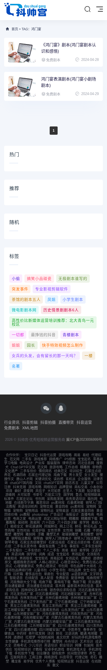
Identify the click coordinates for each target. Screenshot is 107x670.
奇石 (93, 657)
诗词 (50, 634)
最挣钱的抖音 (43, 335)
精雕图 (85, 467)
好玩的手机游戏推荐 (86, 637)
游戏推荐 (40, 459)
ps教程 (25, 515)
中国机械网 (46, 637)
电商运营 (34, 519)
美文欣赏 (62, 637)
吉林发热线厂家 (31, 598)
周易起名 (56, 558)
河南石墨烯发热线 (55, 614)
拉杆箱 (18, 574)
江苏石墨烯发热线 (87, 622)
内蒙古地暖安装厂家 (57, 622)
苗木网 (60, 586)
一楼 (89, 355)
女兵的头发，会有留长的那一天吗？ (45, 355)
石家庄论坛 (24, 499)
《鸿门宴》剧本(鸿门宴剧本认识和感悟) (68, 47)
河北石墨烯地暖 (46, 594)
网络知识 (50, 487)
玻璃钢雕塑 (70, 534)
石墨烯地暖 (75, 503)
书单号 (38, 495)
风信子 (40, 491)
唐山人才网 (24, 479)
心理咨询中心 (70, 562)
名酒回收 (19, 475)
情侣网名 (45, 471)
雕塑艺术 (53, 534)
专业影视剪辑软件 (51, 289)
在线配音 (31, 578)
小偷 (16, 278)
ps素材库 (58, 503)
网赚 (78, 645)
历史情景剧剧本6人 (61, 310)
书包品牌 (74, 570)
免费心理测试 (46, 566)
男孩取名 (26, 558)
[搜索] (87, 9)
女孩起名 (72, 558)
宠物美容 (62, 511)
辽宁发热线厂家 (40, 602)
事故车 (74, 546)
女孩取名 (93, 554)
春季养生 (89, 630)
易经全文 (16, 526)
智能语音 (16, 578)
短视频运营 (65, 661)
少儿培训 (35, 645)
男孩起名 (78, 554)
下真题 (80, 491)
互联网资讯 (18, 657)
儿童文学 (87, 483)
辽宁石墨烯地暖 (66, 602)
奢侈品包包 (33, 574)
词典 (42, 554)
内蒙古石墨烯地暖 (27, 622)
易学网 (84, 523)
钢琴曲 (38, 539)
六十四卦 (48, 523)
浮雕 (41, 534)
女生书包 (89, 570)
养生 (92, 653)
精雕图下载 (89, 519)
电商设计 (26, 463)
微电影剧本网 (24, 310)
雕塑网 (18, 534)
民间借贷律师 (77, 653)
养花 (7, 475)
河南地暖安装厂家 (36, 618)
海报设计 (72, 515)
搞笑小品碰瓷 (39, 278)
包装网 (89, 645)
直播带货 (66, 422)
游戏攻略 (65, 455)
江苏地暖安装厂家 (42, 626)
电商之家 (19, 519)
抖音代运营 (48, 455)
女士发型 (90, 475)
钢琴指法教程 (21, 539)
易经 (86, 455)
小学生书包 (57, 570)
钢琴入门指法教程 (87, 539)
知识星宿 (93, 491)
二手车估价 (28, 471)
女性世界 (54, 531)
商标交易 (81, 487)
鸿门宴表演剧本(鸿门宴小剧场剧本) (68, 82)
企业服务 (84, 479)
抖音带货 (66, 657)
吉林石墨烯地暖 (56, 598)
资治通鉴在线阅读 (40, 586)
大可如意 (54, 491)
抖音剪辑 (30, 422)
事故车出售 (47, 546)
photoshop (40, 515)
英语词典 (17, 554)
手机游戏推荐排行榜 (35, 642)
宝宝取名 (41, 558)
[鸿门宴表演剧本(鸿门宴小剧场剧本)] (22, 86)
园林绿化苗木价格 (34, 590)
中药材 (21, 634)
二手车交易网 (91, 546)
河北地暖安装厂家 (74, 594)
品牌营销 (65, 487)
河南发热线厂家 (82, 614)
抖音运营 (84, 422)
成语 (50, 554)
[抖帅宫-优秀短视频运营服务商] (26, 10)
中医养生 (74, 630)
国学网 (68, 495)
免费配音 (62, 578)
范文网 (14, 459)
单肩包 (49, 574)
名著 (16, 366)
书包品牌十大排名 (83, 566)
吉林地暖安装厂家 (84, 598)
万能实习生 (53, 495)
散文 (55, 665)
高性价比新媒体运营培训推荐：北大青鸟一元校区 (53, 322)
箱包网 (92, 499)
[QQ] (60, 408)
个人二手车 (51, 550)
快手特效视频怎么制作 (62, 345)
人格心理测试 (48, 562)
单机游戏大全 (76, 650)
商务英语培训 (75, 499)
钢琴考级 (11, 542)
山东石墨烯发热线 (46, 610)
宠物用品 (31, 511)
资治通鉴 (94, 582)
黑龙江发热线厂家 (55, 606)
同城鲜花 (50, 526)
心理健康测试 (24, 566)
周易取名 (10, 558)
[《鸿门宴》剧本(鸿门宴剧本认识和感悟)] (22, 52)
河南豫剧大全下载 (23, 582)
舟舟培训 (71, 642)
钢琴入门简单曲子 (58, 539)
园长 (31, 345)
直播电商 (87, 515)
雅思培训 (42, 503)
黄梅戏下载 (62, 582)
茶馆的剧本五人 (26, 299)
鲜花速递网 (34, 526)
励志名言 (71, 483)
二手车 (27, 459)
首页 (15, 29)
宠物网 (91, 507)
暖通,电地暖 (88, 634)
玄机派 (70, 479)
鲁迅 (78, 495)
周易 (77, 455)
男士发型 (75, 475)
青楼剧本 (71, 335)
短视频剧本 (92, 495)
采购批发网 (55, 499)
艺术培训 (86, 642)
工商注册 (35, 657)
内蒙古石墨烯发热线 (66, 618)
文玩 (38, 483)
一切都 (18, 335)
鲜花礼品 (90, 526)
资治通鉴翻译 (14, 586)
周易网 (35, 523)
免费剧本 (11, 428)
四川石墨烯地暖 (25, 630)
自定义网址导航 (55, 519)
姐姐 (16, 345)
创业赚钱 (43, 653)
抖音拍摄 (48, 422)
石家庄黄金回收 (82, 511)
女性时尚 (23, 531)
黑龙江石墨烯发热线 (25, 606)
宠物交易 (46, 507)
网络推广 (55, 459)
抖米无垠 (19, 487)
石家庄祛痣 (57, 542)
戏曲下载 (60, 475)
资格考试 (20, 645)
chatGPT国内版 (21, 483)
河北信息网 (86, 463)
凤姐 (51, 299)
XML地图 (30, 428)
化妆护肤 (38, 531)
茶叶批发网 (37, 634)
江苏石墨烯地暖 (15, 626)
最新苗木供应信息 (80, 586)
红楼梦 (30, 637)
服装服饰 (53, 463)
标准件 (9, 499)
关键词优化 (43, 479)
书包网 (40, 499)
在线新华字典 (24, 503)
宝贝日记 (31, 455)
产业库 (40, 463)
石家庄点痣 (93, 471)
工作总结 (71, 467)
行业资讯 (11, 422)
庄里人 (68, 491)
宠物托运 (47, 511)
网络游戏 (50, 657)
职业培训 (66, 645)
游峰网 (10, 495)
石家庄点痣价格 (78, 542)
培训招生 (76, 471)
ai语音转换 (79, 574)
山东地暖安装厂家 (26, 614)
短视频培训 (22, 650)
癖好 (18, 491)
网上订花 (66, 526)
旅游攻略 (56, 467)
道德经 (86, 558)
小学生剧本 (73, 299)
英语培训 (50, 645)
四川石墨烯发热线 (71, 626)
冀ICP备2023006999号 (84, 439)
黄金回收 (61, 507)
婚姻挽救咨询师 (24, 562)
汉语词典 (71, 634)
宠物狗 (18, 511)
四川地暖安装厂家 (52, 630)
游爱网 (28, 491)
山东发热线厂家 (72, 610)
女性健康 (11, 642)
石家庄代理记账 (39, 475)
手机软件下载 (24, 653)
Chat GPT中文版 (23, 467)
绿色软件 (58, 653)
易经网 (23, 523)
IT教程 (37, 650)
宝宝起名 (84, 459)
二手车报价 (14, 550)
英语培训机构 (28, 507)
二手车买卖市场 (24, 546)
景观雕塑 (87, 534)
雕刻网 (30, 534)
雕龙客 (16, 661)
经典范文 (60, 471)
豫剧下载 (79, 582)
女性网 (68, 531)
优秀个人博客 (45, 661)
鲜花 (78, 526)
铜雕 (78, 531)
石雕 (87, 531)
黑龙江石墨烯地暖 (84, 606)
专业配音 (62, 574)
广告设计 (56, 515)
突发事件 (20, 289)
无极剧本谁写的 (72, 278)
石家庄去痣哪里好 (33, 542)
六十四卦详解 (67, 523)
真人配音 (47, 578)
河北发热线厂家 (21, 594)
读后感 (58, 479)
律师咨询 (68, 463)
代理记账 (81, 657)
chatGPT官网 (53, 483)
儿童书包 (40, 570)
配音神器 (77, 578)
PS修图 (69, 459)
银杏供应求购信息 (63, 590)
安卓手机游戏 (54, 650)
